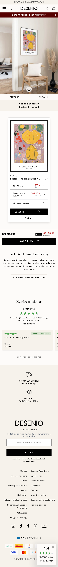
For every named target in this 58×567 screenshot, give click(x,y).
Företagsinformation (17, 485)
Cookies (34, 490)
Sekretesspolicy (29, 461)
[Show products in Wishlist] (47, 8)
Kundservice (37, 476)
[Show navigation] (4, 8)
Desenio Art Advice (40, 471)
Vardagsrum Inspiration (30, 277)
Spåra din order (38, 480)
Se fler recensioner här (29, 357)
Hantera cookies (38, 505)
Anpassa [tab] (14, 97)
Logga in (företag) (18, 517)
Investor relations (19, 476)
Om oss (23, 471)
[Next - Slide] (55, 211)
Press (24, 480)
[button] (29, 89)
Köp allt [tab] (43, 97)
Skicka (29, 452)
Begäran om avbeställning (43, 500)
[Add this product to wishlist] (46, 179)
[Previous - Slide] (2, 211)
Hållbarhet (22, 495)
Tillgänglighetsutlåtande (15, 500)
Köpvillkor (35, 485)
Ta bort (29, 218)
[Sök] (10, 8)
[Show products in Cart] (54, 8)
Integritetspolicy (38, 495)
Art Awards (22, 513)
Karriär (24, 490)
